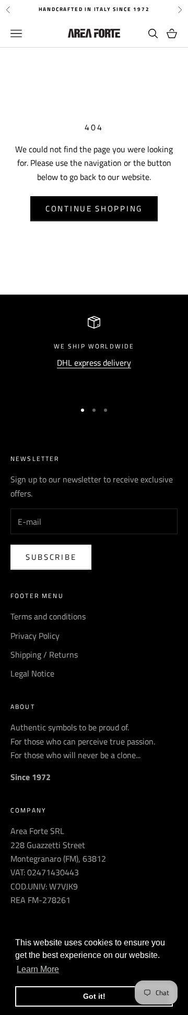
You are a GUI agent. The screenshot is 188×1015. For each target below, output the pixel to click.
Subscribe (51, 557)
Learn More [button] (38, 969)
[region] (94, 354)
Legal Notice (32, 673)
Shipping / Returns (44, 654)
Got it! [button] (94, 996)
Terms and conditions (48, 616)
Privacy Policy (35, 635)
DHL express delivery (94, 362)
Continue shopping (94, 208)
